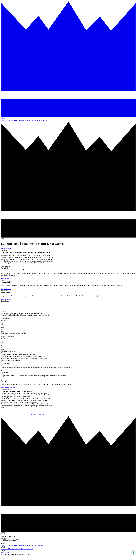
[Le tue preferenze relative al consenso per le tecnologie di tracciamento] (133, 552)
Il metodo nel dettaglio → (9, 388)
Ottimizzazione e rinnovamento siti (12, 120)
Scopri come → (6, 278)
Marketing (26, 120)
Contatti (44, 120)
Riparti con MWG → (7, 248)
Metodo (39, 120)
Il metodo (42, 545)
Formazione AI (34, 545)
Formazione (33, 120)
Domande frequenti (22, 549)
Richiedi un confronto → (39, 414)
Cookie (8, 552)
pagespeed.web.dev (9, 317)
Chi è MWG (12, 549)
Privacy (3, 552)
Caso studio (4, 549)
